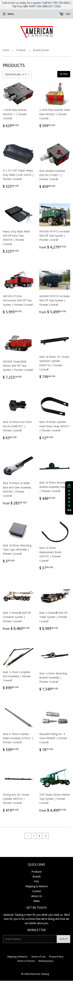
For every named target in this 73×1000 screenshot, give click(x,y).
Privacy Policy (56, 956)
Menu (10, 13)
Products (21, 50)
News (37, 901)
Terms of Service (26, 961)
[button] (69, 498)
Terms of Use (38, 956)
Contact (36, 891)
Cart (67, 13)
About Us (36, 896)
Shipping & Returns (36, 886)
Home (6, 50)
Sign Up (63, 939)
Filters (64, 74)
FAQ (36, 881)
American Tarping (39, 974)
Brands (37, 876)
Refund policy (46, 961)
